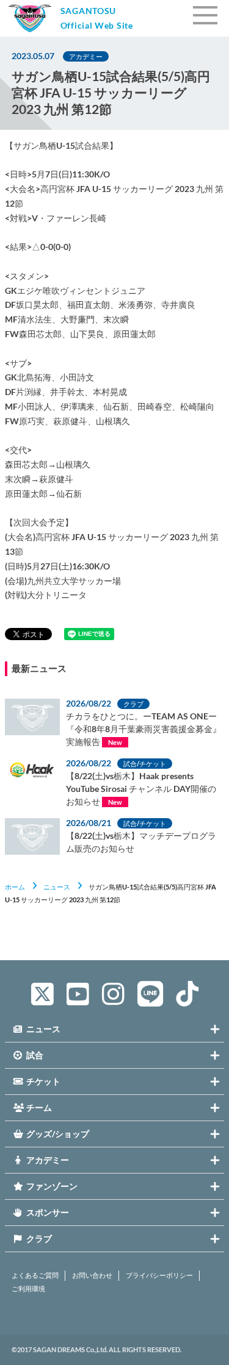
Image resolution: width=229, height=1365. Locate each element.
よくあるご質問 (35, 1275)
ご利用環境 (28, 1288)
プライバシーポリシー (159, 1275)
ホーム (15, 887)
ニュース (56, 887)
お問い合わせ (92, 1275)
